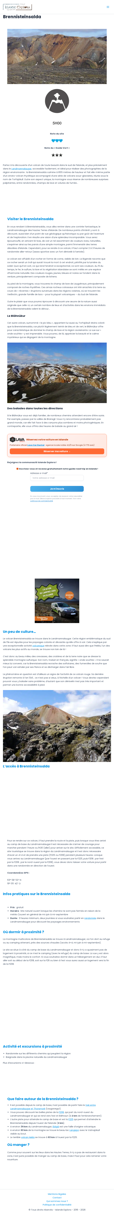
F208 (61, 1112)
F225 (70, 1119)
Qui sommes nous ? (57, 1201)
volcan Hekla (28, 1137)
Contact (57, 1197)
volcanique (38, 645)
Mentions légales (57, 1194)
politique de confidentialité (41, 501)
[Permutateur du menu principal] (108, 7)
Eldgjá (56, 1126)
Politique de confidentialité (57, 1204)
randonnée (90, 918)
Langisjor (74, 1130)
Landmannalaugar (21, 168)
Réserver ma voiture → (57, 451)
